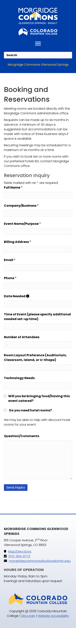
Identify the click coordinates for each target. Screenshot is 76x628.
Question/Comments (21, 436)
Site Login (28, 616)
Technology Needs (19, 378)
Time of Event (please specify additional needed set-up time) (37, 316)
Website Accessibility (53, 616)
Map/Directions (19, 551)
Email (10, 260)
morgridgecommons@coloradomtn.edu (40, 561)
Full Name (13, 187)
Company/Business (21, 205)
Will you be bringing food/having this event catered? (39, 398)
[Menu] (38, 43)
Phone (10, 278)
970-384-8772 (19, 556)
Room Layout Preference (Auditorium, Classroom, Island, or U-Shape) (35, 357)
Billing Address (17, 242)
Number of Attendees (21, 337)
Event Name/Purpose (22, 223)
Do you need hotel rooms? (30, 410)
